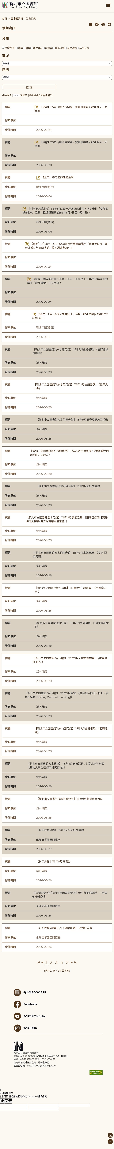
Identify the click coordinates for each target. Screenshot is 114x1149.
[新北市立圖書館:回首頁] (20, 5)
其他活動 (84, 48)
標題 (7, 107)
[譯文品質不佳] (8, 1101)
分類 (5, 38)
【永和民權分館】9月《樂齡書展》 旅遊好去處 (64, 928)
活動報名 (9, 47)
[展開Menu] (108, 5)
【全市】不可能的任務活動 (57, 177)
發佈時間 (10, 130)
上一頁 (42, 962)
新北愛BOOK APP (34, 992)
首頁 (4, 18)
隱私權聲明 (43, 1062)
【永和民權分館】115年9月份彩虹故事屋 (60, 830)
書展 (28, 48)
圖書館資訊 (17, 18)
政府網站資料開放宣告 (25, 1062)
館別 (5, 70)
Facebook (30, 1004)
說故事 (48, 48)
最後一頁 (75, 962)
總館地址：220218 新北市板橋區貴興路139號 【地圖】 (41, 1056)
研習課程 (38, 48)
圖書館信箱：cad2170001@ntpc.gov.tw (35, 1065)
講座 (20, 48)
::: (1, 2)
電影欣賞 (60, 48)
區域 (5, 56)
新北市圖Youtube (34, 1016)
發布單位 (10, 120)
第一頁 (39, 962)
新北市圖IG (30, 1027)
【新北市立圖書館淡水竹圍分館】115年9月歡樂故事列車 (69, 799)
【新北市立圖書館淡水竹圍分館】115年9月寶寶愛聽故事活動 (72, 419)
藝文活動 (72, 48)
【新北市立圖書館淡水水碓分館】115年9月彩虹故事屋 (68, 486)
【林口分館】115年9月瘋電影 (53, 861)
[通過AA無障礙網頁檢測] (96, 1072)
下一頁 (72, 962)
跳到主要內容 (7, 2)
